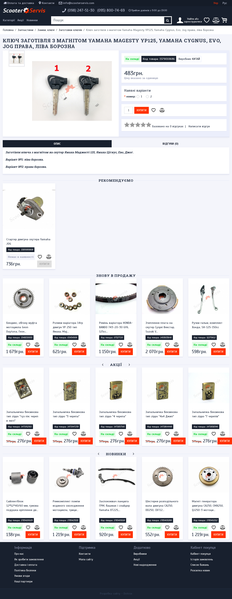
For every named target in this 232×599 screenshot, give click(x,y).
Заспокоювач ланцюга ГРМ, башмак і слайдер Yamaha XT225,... (114, 506)
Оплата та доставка (20, 3)
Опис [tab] (57, 144)
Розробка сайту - (116, 593)
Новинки (32, 20)
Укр (216, 3)
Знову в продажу (116, 275)
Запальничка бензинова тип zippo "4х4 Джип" (162, 414)
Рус (225, 3)
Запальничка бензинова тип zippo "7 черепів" (208, 414)
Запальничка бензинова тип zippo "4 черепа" (115, 414)
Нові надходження (145, 565)
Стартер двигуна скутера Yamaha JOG (28, 242)
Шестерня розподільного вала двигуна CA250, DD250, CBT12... (162, 506)
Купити (141, 110)
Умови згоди (22, 576)
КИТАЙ (196, 59)
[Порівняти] (161, 110)
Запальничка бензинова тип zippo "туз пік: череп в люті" (22, 416)
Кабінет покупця (200, 554)
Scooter (24, 10)
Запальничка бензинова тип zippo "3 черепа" (69, 414)
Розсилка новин (200, 570)
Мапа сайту (86, 559)
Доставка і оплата (25, 565)
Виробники (140, 554)
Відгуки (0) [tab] (170, 144)
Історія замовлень (201, 559)
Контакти (48, 3)
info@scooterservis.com (78, 3)
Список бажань (199, 565)
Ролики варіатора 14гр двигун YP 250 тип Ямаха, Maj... (68, 327)
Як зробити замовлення (29, 559)
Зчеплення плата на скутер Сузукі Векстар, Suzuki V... (160, 327)
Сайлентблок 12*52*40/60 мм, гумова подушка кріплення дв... (22, 506)
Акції (20, 20)
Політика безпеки (25, 570)
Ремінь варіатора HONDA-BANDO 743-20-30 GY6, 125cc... (116, 327)
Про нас (19, 554)
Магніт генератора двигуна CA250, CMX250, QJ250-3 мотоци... (207, 506)
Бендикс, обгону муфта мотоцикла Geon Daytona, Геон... (21, 327)
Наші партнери (23, 581)
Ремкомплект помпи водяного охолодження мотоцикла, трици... (68, 506)
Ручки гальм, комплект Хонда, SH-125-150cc (207, 325)
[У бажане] (153, 110)
